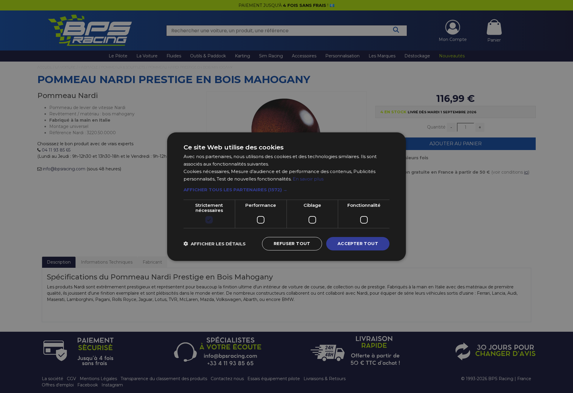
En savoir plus (308, 178)
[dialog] (286, 196)
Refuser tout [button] (292, 243)
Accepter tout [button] (358, 243)
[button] (286, 189)
